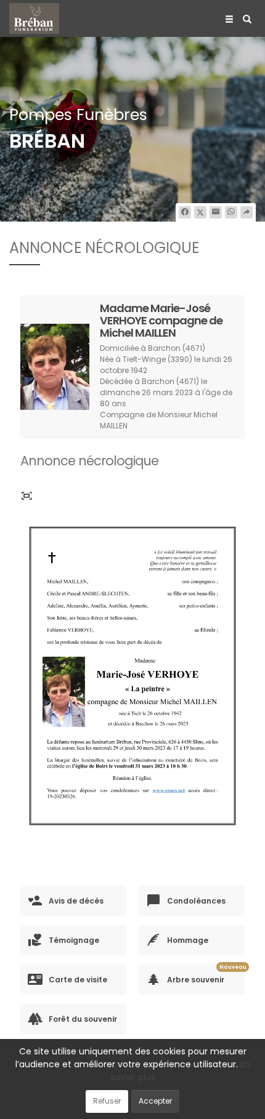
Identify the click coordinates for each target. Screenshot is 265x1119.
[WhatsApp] (231, 212)
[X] (200, 212)
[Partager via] (246, 212)
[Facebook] (185, 212)
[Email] (216, 212)
